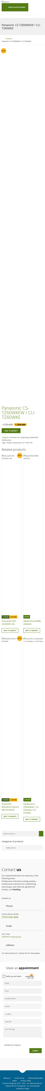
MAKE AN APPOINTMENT (17, 7)
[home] (2, 39)
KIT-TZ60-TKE (27, 443)
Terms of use (19, 1078)
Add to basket (11, 431)
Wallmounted (6, 440)
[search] (41, 833)
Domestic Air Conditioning (19, 437)
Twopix (26, 1089)
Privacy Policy (26, 1081)
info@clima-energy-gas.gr (11, 937)
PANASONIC (33, 437)
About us (7, 1078)
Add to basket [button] (9, 630)
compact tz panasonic (14, 443)
